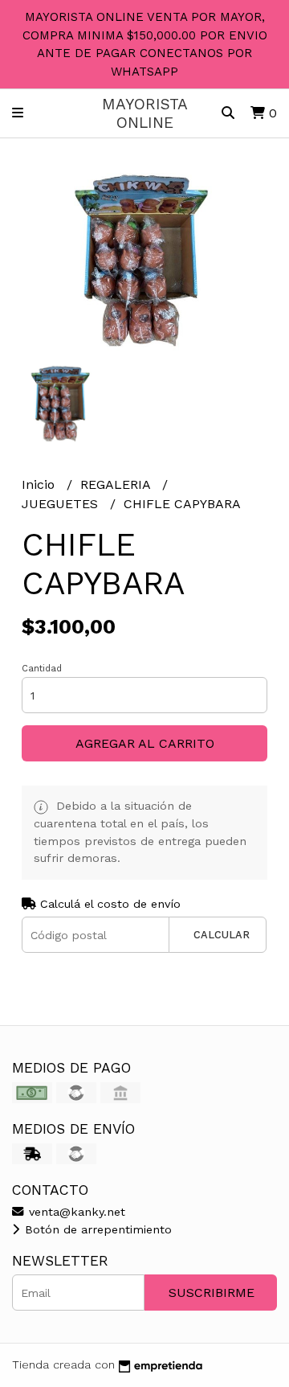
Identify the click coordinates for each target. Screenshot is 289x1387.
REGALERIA (117, 484)
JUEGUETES (62, 503)
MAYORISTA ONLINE (145, 113)
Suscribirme (211, 1292)
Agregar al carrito (144, 743)
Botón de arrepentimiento (96, 1229)
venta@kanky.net (75, 1211)
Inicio (40, 484)
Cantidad (42, 668)
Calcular (221, 935)
